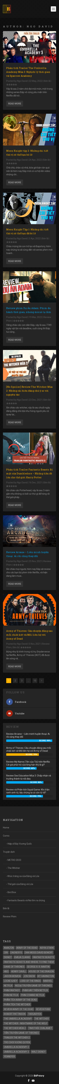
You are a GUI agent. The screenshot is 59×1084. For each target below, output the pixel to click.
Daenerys (16, 952)
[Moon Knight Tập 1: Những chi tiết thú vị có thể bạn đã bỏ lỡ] (29, 208)
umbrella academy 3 (16, 1051)
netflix (8, 985)
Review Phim (9, 916)
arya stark (47, 948)
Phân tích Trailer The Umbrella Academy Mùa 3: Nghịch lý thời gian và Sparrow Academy (28, 71)
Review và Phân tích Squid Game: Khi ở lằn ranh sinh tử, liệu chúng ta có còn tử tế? (27, 791)
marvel (47, 981)
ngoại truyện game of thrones (33, 985)
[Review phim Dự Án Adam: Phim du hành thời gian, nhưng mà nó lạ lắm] (29, 287)
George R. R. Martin (38, 966)
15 (35, 680)
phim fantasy (12, 990)
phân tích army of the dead (20, 999)
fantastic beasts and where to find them (29, 962)
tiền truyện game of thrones (21, 1033)
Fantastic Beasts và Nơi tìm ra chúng (26, 900)
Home (6, 827)
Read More (14, 103)
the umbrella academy (18, 1018)
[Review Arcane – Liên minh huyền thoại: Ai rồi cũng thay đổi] (29, 531)
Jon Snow (29, 976)
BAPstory (39, 1075)
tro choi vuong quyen (17, 1042)
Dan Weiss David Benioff (39, 952)
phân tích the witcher (17, 1004)
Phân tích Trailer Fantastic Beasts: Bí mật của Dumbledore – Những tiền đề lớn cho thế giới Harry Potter (29, 473)
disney (8, 957)
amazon (9, 948)
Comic (6, 835)
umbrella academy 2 (16, 1047)
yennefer (9, 1056)
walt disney (38, 1051)
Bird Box (12, 892)
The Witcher (14, 868)
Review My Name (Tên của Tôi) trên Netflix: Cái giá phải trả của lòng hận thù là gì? (28, 763)
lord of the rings (30, 981)
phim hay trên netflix (35, 990)
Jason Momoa (12, 976)
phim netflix (11, 995)
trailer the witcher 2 (17, 1037)
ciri (6, 952)
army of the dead (26, 948)
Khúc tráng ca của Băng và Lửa (23, 876)
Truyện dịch (9, 852)
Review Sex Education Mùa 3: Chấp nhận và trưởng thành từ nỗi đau (28, 777)
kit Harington (46, 976)
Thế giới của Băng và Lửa (20, 884)
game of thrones (14, 966)
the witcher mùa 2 (15, 1028)
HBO (6, 971)
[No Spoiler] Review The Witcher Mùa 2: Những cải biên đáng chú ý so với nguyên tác (29, 390)
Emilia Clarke (22, 957)
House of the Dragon (41, 971)
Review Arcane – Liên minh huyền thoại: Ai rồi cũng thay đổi (28, 735)
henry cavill (18, 971)
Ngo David (22, 81)
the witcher (41, 1018)
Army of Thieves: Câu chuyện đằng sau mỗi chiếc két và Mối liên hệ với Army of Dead (29, 634)
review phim (43, 1009)
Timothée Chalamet (40, 1028)
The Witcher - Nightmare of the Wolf (25, 1023)
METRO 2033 (14, 860)
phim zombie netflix (32, 995)
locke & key (10, 981)
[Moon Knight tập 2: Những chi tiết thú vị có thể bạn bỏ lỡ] (29, 129)
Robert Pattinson (14, 1014)
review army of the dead (18, 1009)
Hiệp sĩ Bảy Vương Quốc (20, 843)
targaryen (34, 1014)
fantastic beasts (43, 957)
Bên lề (47, 81)
